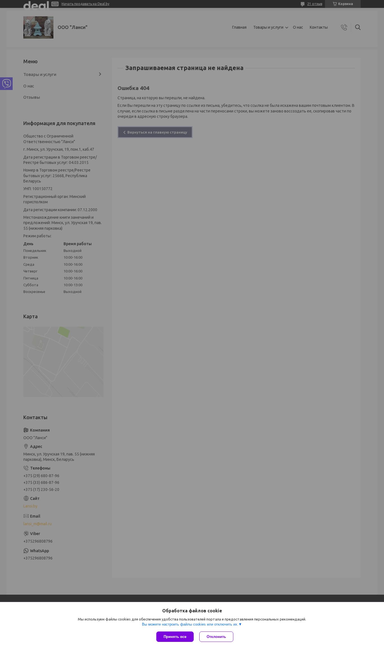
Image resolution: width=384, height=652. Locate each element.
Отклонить (216, 637)
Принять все (175, 637)
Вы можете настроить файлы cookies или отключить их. (190, 624)
